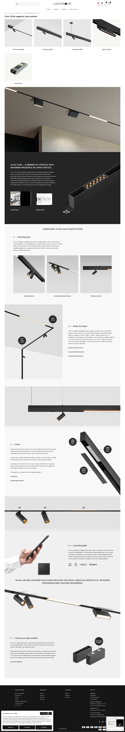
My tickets (42, 697)
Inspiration (64, 9)
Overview (44, 713)
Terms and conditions (19, 693)
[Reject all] (50, 713)
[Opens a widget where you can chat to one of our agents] (115, 723)
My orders (42, 695)
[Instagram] (102, 721)
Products (48, 9)
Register (42, 693)
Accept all (43, 727)
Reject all (10, 727)
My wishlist (42, 699)
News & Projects (74, 9)
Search (17, 4)
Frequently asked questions (21, 701)
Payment (17, 697)
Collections (56, 9)
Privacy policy (18, 695)
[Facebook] (99, 721)
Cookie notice (18, 705)
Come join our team (19, 703)
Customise (27, 727)
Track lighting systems (18, 13)
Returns (16, 699)
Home (6, 13)
